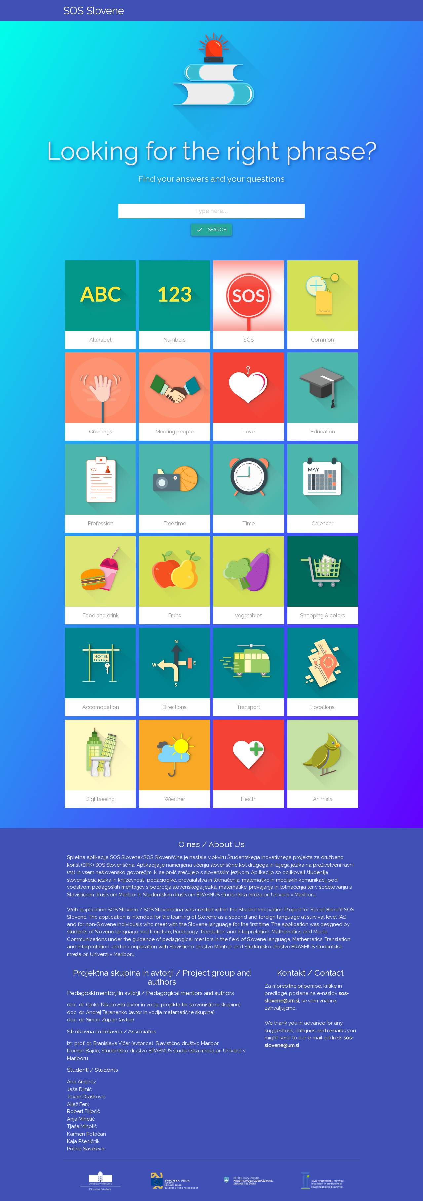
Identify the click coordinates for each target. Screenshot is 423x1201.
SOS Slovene (93, 10)
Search (211, 229)
